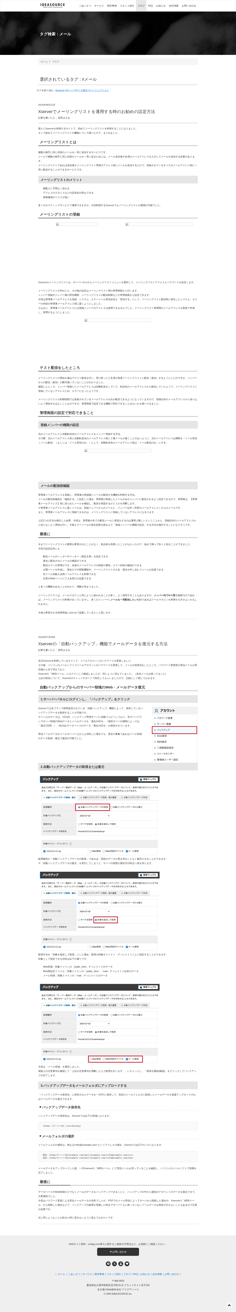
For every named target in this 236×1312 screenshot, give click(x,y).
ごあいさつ (85, 5)
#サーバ (69, 90)
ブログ (141, 5)
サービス (99, 5)
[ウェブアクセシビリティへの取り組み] (127, 1263)
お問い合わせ (189, 5)
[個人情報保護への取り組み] (120, 1263)
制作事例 (112, 5)
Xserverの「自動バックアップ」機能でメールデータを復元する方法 (103, 643)
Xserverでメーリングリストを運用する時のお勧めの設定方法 (96, 111)
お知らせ (161, 5)
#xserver (60, 90)
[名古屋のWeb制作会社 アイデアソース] (53, 7)
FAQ (150, 5)
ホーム (44, 61)
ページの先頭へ (229, 1305)
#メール (89, 79)
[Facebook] (108, 1263)
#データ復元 (81, 90)
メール (65, 34)
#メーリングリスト (98, 90)
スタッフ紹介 (127, 5)
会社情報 (174, 5)
